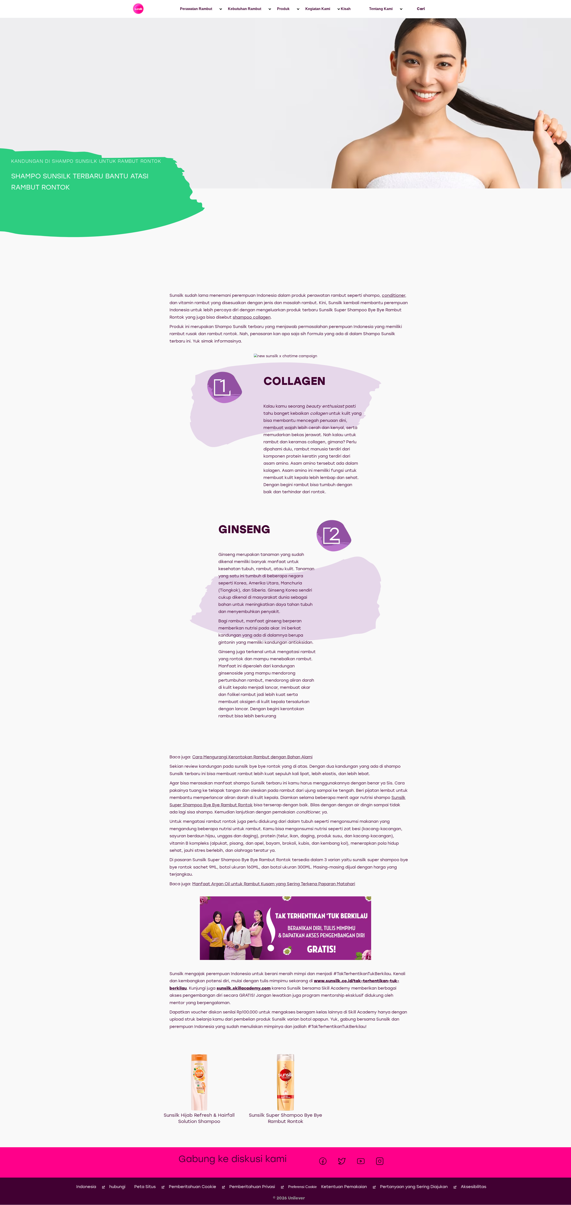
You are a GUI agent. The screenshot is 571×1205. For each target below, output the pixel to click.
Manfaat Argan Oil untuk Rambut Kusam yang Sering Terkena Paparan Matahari (273, 884)
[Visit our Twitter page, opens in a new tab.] (342, 1161)
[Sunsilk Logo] (139, 9)
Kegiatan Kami (317, 9)
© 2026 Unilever (289, 1198)
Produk (283, 9)
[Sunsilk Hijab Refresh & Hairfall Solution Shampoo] (199, 1082)
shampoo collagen (252, 318)
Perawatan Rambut (196, 9)
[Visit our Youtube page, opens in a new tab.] (361, 1161)
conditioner (393, 296)
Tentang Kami (381, 9)
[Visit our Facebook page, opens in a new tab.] (323, 1161)
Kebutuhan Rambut (244, 9)
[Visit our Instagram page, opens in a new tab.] (380, 1161)
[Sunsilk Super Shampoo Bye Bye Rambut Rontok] (285, 1082)
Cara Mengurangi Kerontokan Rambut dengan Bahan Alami (252, 757)
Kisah (346, 9)
